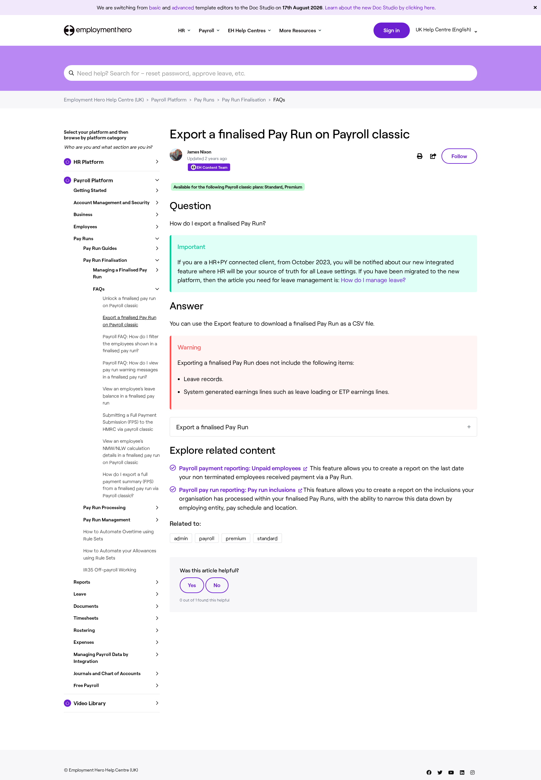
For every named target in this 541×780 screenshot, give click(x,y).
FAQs (279, 99)
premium (236, 538)
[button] (112, 162)
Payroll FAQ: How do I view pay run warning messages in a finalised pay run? (130, 370)
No (217, 585)
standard (267, 538)
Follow (459, 156)
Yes (192, 585)
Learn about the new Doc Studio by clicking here (380, 7)
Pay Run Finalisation (244, 99)
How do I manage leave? (373, 279)
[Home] (97, 30)
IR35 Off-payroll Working (109, 569)
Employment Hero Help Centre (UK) (104, 99)
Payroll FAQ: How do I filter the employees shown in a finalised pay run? (130, 343)
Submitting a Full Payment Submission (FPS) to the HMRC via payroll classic (130, 422)
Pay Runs (204, 99)
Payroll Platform (169, 99)
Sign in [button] (392, 30)
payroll (206, 538)
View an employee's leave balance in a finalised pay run (129, 395)
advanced (183, 7)
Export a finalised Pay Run (212, 427)
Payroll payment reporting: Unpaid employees (240, 468)
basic (155, 7)
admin (181, 538)
